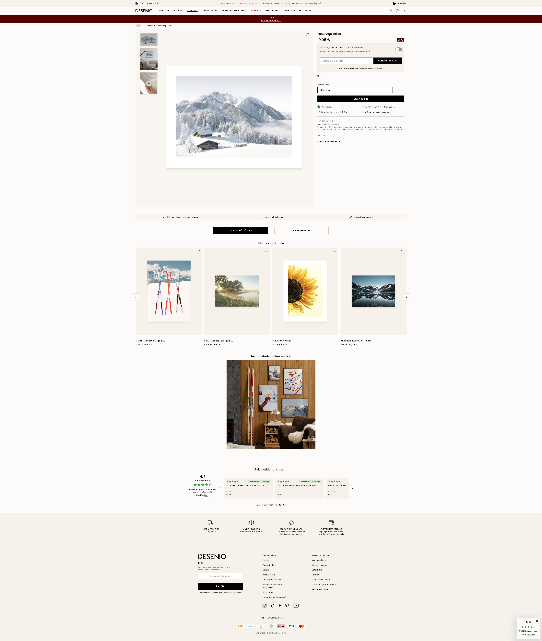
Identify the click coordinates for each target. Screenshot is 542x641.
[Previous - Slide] (135, 296)
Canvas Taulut (209, 10)
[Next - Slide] (406, 296)
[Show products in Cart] (403, 10)
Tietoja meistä (269, 555)
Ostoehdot (317, 570)
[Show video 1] (149, 83)
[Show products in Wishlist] (397, 10)
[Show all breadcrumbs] (138, 25)
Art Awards (268, 592)
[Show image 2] (149, 59)
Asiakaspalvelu (319, 560)
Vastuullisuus (269, 575)
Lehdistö (267, 560)
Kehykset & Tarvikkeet (233, 10)
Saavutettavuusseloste (274, 579)
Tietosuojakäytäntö (350, 68)
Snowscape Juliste (166, 26)
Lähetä (220, 586)
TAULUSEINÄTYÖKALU (240, 230)
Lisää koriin (361, 99)
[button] (399, 89)
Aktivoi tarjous (387, 60)
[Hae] (391, 11)
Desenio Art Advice (321, 555)
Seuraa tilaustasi (320, 565)
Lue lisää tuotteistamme (328, 141)
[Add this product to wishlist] (307, 34)
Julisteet (192, 10)
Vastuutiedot (269, 565)
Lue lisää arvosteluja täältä (271, 505)
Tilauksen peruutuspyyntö (324, 584)
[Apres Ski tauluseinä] (271, 404)
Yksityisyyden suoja (321, 579)
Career (266, 570)
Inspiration (289, 10)
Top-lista (164, 10)
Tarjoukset (255, 10)
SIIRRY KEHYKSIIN (301, 230)
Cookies (315, 575)
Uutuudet (178, 10)
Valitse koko (323, 84)
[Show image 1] (149, 39)
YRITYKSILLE (305, 10)
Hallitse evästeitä (320, 589)
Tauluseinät (272, 10)
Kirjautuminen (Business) (274, 597)
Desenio (279, 633)
